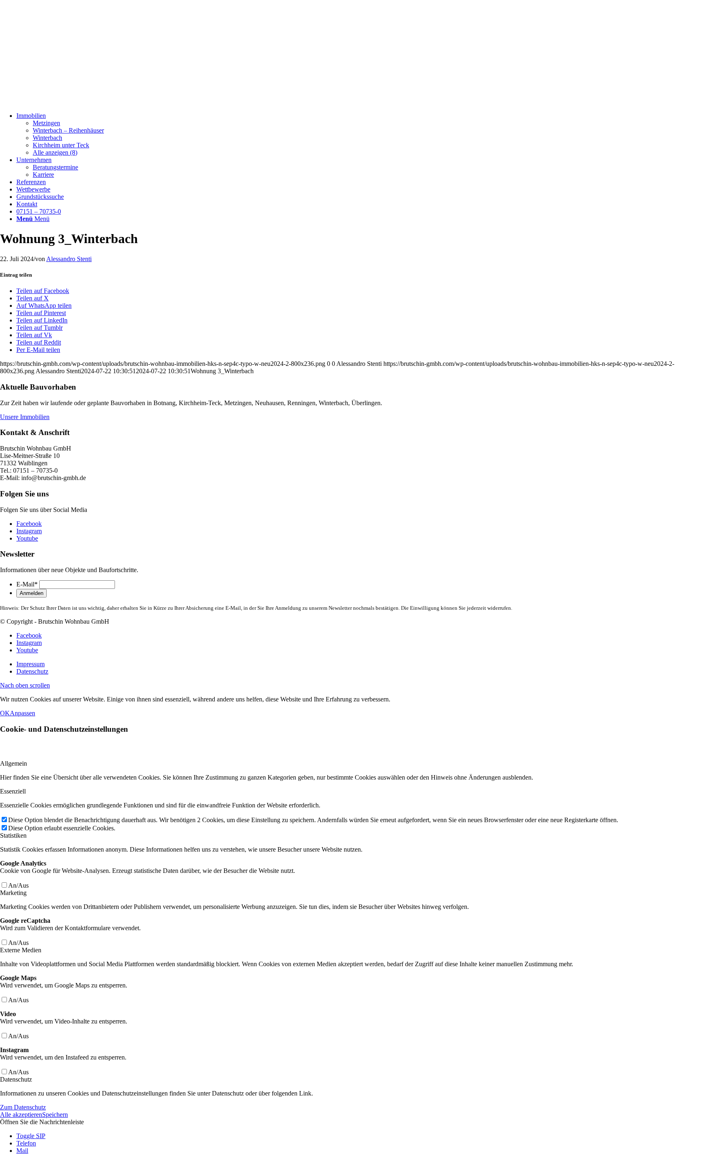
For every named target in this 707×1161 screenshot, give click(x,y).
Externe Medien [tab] (20, 950)
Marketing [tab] (13, 892)
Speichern (55, 1114)
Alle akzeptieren (21, 1114)
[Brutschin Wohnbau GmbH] (61, 101)
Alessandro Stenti (69, 258)
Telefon (26, 1143)
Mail (22, 1150)
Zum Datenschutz (23, 1107)
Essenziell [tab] (13, 791)
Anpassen (22, 713)
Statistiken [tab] (13, 835)
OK (5, 713)
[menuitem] (361, 134)
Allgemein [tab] (13, 763)
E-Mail (27, 584)
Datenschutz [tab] (16, 1079)
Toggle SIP (30, 1135)
